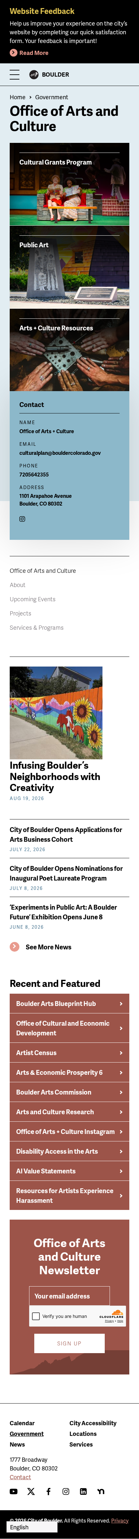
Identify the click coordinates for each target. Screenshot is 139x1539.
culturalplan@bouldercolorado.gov (60, 452)
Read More (33, 52)
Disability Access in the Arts (57, 1151)
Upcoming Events (33, 599)
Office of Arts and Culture (43, 570)
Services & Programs (37, 627)
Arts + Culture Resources (56, 327)
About (18, 585)
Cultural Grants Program (55, 161)
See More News (48, 946)
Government (51, 97)
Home (18, 97)
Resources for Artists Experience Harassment (64, 1195)
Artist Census (36, 1052)
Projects (20, 613)
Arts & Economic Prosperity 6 (59, 1072)
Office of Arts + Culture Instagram (65, 1131)
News (17, 1444)
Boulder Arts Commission (53, 1091)
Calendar (22, 1423)
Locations (83, 1433)
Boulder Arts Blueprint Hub (56, 1003)
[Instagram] (22, 518)
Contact (20, 1477)
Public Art (33, 244)
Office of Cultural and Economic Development (63, 1028)
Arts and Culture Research (55, 1111)
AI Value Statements (46, 1170)
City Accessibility (93, 1423)
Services (81, 1444)
